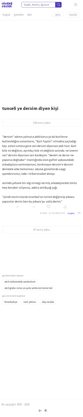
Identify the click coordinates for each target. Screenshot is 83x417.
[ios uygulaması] (45, 410)
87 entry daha (41, 229)
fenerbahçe (10, 302)
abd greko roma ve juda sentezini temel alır (28, 288)
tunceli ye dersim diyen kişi (30, 108)
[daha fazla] (75, 4)
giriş (57, 14)
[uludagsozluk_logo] (7, 5)
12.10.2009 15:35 (57, 213)
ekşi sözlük (48, 302)
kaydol (73, 14)
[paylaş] (65, 207)
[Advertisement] (41, 61)
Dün (29, 14)
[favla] (48, 207)
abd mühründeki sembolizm (20, 281)
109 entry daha (41, 123)
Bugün (6, 14)
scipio (71, 213)
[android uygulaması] (40, 410)
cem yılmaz (29, 302)
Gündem (19, 14)
